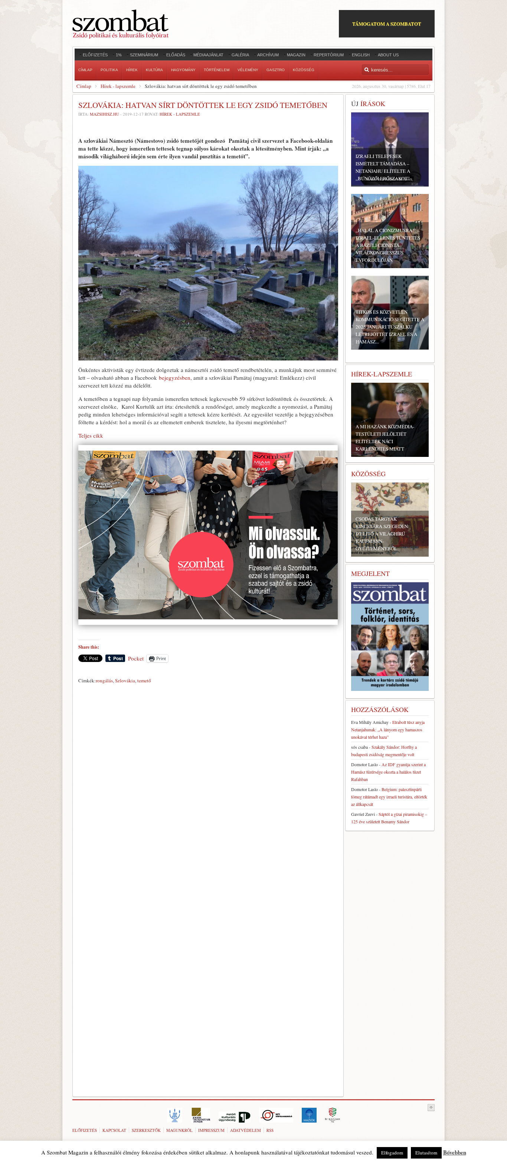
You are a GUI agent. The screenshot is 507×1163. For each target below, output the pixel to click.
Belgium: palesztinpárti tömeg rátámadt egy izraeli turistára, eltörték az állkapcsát (389, 796)
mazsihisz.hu (104, 114)
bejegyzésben (174, 377)
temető (144, 680)
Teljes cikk (90, 435)
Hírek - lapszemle (118, 86)
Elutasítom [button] (426, 1152)
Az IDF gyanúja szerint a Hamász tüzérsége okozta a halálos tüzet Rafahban (388, 771)
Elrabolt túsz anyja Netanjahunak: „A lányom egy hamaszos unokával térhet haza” (388, 729)
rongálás (104, 680)
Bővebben (454, 1152)
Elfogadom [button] (392, 1152)
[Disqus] (208, 790)
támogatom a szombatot (386, 23)
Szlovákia (125, 680)
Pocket (136, 658)
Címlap (83, 86)
